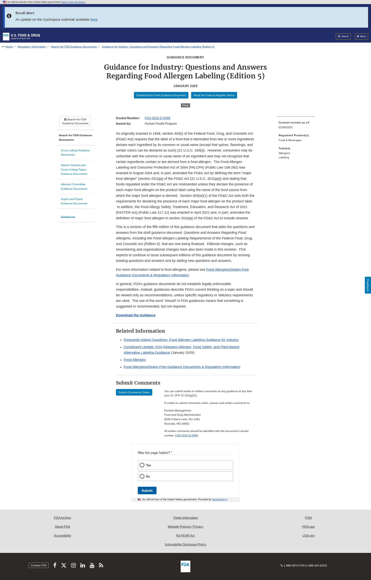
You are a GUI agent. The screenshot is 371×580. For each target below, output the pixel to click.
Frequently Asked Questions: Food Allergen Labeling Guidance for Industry (181, 340)
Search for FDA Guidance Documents (74, 46)
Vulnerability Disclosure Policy (185, 544)
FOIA (308, 517)
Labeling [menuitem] (284, 157)
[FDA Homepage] (21, 36)
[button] (136, 315)
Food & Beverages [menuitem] (290, 140)
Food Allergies (135, 360)
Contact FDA (39, 565)
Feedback (367, 285)
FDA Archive (62, 517)
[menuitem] (296, 126)
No (148, 476)
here (93, 19)
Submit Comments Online (134, 392)
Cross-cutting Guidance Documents (75, 152)
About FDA (62, 526)
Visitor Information (185, 517)
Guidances (68, 216)
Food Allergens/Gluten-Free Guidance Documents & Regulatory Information (182, 367)
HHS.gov (308, 526)
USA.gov (308, 535)
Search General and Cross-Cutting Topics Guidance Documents (74, 169)
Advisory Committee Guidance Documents (74, 186)
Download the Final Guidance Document (161, 95)
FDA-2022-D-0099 (157, 118)
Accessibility (62, 535)
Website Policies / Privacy (185, 526)
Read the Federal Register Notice (214, 95)
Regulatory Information (32, 46)
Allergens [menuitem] (284, 153)
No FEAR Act (185, 535)
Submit (147, 490)
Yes (148, 465)
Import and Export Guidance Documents (74, 201)
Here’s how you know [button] (73, 2)
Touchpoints (218, 499)
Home (9, 46)
